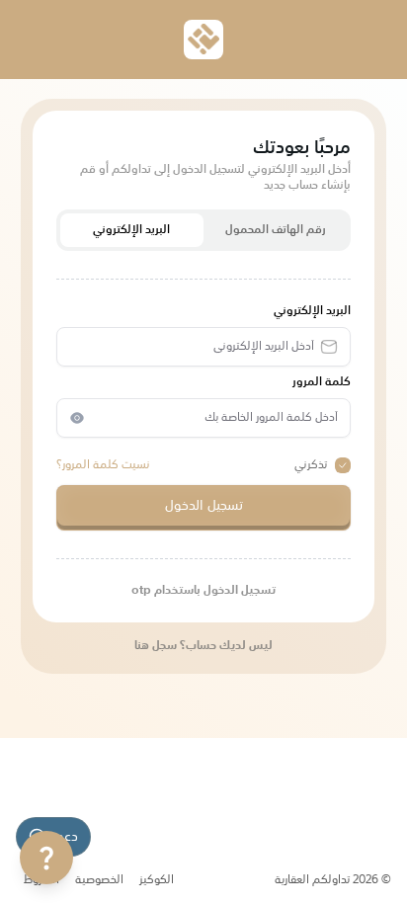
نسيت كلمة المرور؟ (103, 465)
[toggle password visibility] (77, 418)
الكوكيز (156, 880)
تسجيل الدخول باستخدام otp (203, 591)
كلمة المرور (321, 382)
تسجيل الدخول (204, 506)
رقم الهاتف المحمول (275, 230)
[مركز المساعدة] (46, 857)
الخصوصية (99, 880)
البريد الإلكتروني (131, 230)
